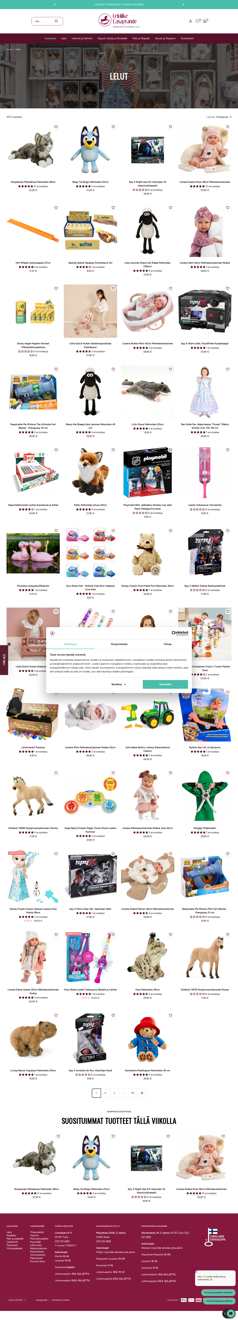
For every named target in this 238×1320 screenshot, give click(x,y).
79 (132, 1093)
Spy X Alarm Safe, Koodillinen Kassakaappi (205, 343)
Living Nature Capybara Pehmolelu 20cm (33, 1070)
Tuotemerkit (187, 38)
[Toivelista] (197, 21)
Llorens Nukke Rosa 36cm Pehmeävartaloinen (205, 181)
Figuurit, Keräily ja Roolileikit (112, 38)
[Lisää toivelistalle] (56, 127)
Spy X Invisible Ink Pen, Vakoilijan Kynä (90, 1070)
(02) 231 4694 (103, 1241)
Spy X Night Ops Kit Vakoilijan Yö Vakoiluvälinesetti (147, 183)
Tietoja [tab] (167, 644)
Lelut (64, 38)
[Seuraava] (141, 1093)
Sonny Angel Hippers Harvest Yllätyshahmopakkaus (33, 345)
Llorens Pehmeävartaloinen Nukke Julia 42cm (148, 828)
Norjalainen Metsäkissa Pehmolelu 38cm (33, 181)
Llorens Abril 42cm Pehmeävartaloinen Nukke (205, 262)
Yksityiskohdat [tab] (119, 644)
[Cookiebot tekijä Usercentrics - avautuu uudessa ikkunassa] (174, 633)
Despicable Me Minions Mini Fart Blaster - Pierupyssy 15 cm (205, 910)
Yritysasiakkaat (14, 1248)
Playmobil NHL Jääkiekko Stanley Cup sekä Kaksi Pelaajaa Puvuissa (148, 507)
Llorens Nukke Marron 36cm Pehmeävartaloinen (147, 908)
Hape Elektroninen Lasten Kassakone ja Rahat (33, 505)
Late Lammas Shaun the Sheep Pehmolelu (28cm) (147, 264)
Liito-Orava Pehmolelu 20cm (148, 424)
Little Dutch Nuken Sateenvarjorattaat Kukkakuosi (90, 345)
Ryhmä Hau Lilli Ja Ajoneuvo (205, 747)
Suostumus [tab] (70, 644)
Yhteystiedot (37, 1232)
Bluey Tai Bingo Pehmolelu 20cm (90, 181)
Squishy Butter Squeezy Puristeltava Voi (90, 262)
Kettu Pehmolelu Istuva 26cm (90, 505)
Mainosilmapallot (39, 1238)
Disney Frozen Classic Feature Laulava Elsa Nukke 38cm (33, 910)
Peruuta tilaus (37, 1261)
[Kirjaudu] (190, 21)
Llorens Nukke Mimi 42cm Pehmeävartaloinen (147, 343)
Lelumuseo (36, 1245)
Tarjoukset (50, 38)
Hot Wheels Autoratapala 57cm (33, 262)
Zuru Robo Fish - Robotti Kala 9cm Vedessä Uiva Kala (90, 587)
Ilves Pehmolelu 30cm (148, 989)
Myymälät (35, 1241)
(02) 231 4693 (62, 1241)
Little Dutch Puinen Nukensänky (33, 666)
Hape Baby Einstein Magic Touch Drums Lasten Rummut (90, 830)
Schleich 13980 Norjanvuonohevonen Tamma (33, 828)
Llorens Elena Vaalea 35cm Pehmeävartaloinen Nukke (33, 991)
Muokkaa (117, 684)
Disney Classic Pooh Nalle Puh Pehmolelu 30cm (147, 585)
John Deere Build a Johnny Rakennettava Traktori (147, 749)
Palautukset (36, 1258)
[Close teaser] (9, 644)
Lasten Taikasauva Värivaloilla (204, 505)
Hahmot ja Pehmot (82, 38)
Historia (34, 1235)
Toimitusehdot (38, 1254)
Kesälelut (11, 1235)
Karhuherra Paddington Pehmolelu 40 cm (147, 1070)
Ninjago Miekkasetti (205, 828)
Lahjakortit (12, 1241)
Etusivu (9, 49)
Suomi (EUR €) (16, 1300)
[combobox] (47, 21)
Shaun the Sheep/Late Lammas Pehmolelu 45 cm (90, 426)
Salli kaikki (165, 684)
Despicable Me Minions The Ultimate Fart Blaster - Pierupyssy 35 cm (33, 426)
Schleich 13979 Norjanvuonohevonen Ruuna (205, 989)
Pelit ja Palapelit (141, 38)
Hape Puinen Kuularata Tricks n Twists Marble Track (205, 668)
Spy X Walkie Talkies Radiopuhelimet (204, 585)
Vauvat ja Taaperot (165, 38)
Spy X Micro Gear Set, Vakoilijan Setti (90, 908)
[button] (4, 660)
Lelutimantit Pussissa (33, 747)
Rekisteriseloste (38, 1248)
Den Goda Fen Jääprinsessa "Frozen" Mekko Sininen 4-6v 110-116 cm (205, 426)
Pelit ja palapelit (15, 1238)
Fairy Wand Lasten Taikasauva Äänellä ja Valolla (90, 989)
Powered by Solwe (60, 1300)
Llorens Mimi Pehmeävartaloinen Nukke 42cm (90, 747)
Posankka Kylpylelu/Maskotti (33, 585)
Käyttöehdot (37, 1251)
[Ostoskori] (204, 21)
